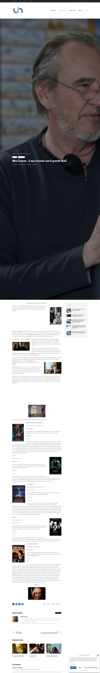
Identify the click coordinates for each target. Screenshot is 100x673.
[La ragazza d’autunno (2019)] (19, 649)
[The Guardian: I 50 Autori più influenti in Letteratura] (69, 315)
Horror (49, 604)
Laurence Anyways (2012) (51, 655)
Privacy (86, 670)
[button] (97, 655)
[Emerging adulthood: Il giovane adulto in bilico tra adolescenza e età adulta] (69, 325)
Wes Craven (58, 604)
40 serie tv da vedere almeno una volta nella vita (78, 310)
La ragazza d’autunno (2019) (18, 655)
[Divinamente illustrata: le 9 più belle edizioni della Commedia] (69, 333)
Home (13, 153)
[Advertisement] (36, 334)
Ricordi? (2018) (32, 655)
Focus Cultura (21, 157)
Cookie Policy (83, 670)
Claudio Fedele (23, 164)
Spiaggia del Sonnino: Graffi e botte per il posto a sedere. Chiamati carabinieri (78, 320)
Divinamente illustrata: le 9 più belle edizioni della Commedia (78, 332)
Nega (80, 667)
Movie (53, 604)
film (44, 604)
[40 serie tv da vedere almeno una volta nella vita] (69, 311)
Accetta (73, 667)
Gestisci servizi (73, 664)
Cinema (14, 157)
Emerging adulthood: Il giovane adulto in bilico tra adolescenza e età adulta (79, 326)
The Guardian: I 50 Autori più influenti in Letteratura (78, 315)
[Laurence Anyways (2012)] (53, 649)
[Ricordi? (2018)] (36, 649)
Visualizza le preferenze (91, 667)
